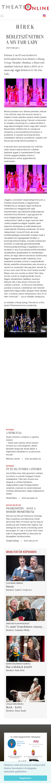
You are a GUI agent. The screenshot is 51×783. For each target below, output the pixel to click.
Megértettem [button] (25, 778)
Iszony (10, 586)
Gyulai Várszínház (15, 704)
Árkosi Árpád (20, 710)
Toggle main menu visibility (2, 16)
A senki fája (13, 433)
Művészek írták (13, 505)
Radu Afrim (19, 670)
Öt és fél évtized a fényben (23, 469)
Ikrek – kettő (14, 707)
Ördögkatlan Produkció (17, 623)
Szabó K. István (21, 590)
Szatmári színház (14, 583)
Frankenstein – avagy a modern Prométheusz (20, 510)
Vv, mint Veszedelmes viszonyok (25, 627)
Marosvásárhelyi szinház (18, 663)
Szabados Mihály (22, 630)
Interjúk (10, 429)
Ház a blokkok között (19, 667)
